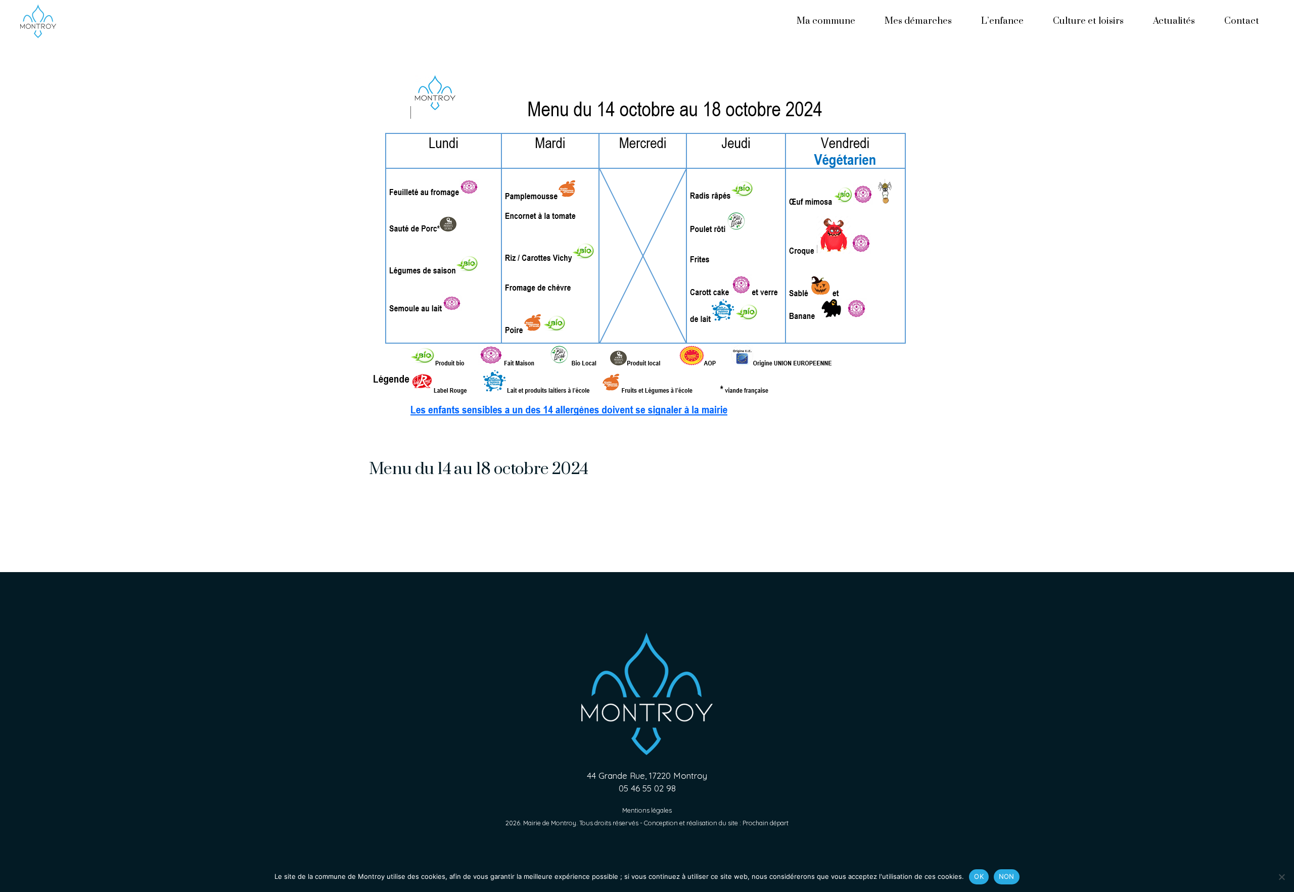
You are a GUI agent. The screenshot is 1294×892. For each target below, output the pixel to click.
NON (1006, 876)
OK (979, 876)
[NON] (1281, 877)
